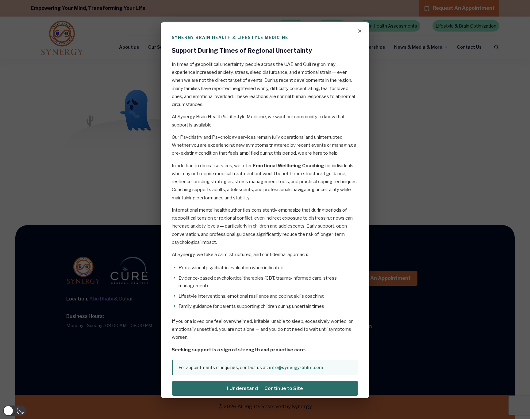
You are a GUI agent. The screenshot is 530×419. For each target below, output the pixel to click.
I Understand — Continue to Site (265, 388)
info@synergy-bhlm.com (296, 367)
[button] (14, 411)
